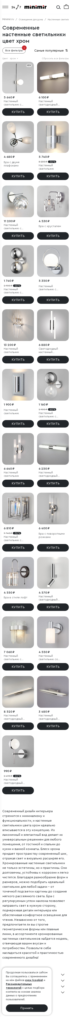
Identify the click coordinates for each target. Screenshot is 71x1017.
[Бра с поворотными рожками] (53, 508)
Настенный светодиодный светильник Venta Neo (50, 474)
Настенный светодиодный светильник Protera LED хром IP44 (51, 103)
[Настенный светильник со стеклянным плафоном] (53, 632)
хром (14, 58)
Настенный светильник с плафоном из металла (12, 227)
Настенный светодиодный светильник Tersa (15, 717)
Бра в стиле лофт (15, 597)
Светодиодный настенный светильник (48, 350)
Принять (26, 1008)
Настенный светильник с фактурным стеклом (17, 658)
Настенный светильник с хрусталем (12, 539)
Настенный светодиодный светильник (13, 781)
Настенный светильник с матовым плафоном (17, 103)
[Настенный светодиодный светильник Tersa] (18, 692)
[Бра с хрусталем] (53, 201)
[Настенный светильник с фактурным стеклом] (18, 632)
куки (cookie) (34, 980)
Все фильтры (15, 50)
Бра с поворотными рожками (52, 535)
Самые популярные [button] (51, 50)
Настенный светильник (46, 167)
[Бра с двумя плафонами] (18, 137)
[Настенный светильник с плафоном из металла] (18, 201)
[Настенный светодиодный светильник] (18, 751)
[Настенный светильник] (53, 137)
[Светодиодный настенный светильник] (53, 325)
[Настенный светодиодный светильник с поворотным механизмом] (53, 573)
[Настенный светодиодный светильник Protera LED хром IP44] (53, 77)
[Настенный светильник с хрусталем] (18, 508)
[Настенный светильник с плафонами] (18, 261)
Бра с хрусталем (50, 226)
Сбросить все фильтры (55, 58)
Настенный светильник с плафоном (47, 288)
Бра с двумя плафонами (11, 164)
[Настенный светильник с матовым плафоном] (18, 77)
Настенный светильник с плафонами (12, 291)
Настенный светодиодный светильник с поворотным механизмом (48, 598)
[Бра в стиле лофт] (18, 573)
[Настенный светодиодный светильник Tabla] (53, 692)
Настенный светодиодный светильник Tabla (50, 717)
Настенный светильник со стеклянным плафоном (48, 658)
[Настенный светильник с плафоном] (53, 261)
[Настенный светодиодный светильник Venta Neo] (53, 449)
